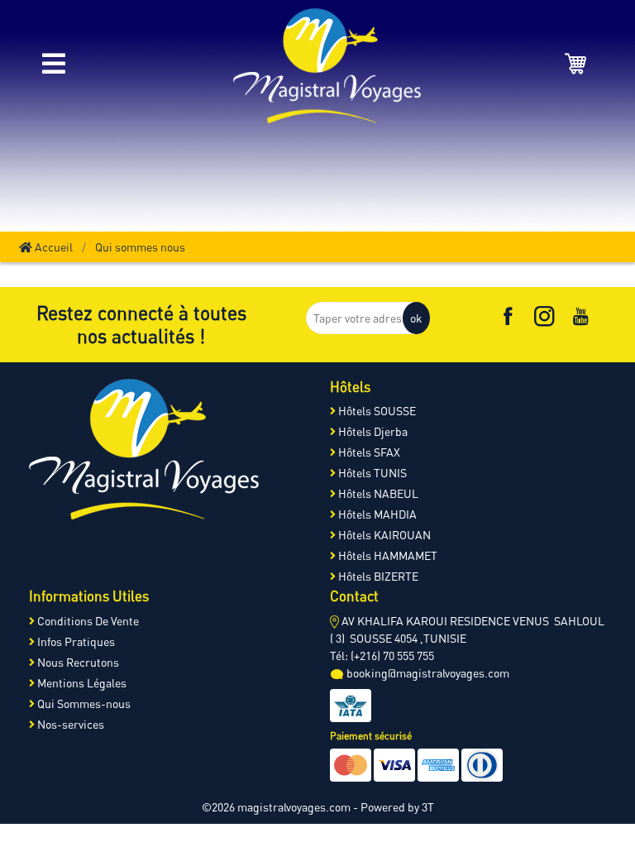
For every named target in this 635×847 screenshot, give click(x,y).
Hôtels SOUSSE (376, 411)
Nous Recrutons (77, 662)
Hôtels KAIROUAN (383, 535)
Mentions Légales (81, 683)
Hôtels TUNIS (371, 473)
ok (416, 318)
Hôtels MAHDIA (376, 514)
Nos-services (69, 724)
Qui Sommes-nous (83, 703)
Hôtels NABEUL (377, 493)
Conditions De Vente (87, 621)
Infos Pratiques (75, 641)
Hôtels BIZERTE (377, 576)
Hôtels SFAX (368, 452)
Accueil (52, 247)
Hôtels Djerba (372, 431)
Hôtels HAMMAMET (386, 555)
